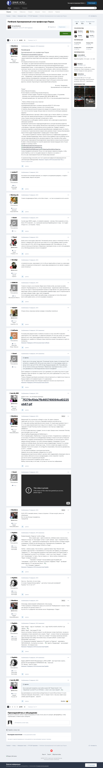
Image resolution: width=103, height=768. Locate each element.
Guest (15, 217)
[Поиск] (95, 8)
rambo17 (15, 172)
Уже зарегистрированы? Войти (76, 3)
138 (15, 296)
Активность (17, 8)
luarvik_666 (15, 393)
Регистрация (91, 3)
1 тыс (14, 250)
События (50, 12)
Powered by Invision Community (51, 759)
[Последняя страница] (24, 40)
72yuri (14, 237)
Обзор (9, 8)
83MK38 (14, 282)
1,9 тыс (15, 321)
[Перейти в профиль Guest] (14, 223)
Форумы (8, 12)
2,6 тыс (15, 59)
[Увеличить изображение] (32, 54)
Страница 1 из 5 (32, 40)
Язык (43, 754)
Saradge (14, 260)
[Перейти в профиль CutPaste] (14, 335)
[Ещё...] (68, 46)
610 (15, 185)
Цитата (27, 166)
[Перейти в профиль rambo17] (14, 177)
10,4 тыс (14, 208)
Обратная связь (56, 754)
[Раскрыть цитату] (23, 357)
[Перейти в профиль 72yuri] (14, 242)
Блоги (44, 12)
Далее (20, 40)
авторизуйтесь (58, 714)
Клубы (15, 12)
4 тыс (14, 231)
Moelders (14, 46)
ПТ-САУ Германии (27, 27)
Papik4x (14, 532)
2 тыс (14, 343)
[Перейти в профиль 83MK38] (14, 287)
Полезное (24, 8)
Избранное (22, 12)
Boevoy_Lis (14, 195)
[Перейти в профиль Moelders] (9, 27)
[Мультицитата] (22, 166)
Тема (48, 754)
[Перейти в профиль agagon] (14, 313)
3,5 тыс (15, 273)
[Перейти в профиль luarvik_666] (14, 398)
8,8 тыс (15, 406)
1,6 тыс (15, 546)
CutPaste (14, 330)
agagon (14, 307)
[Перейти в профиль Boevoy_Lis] (14, 200)
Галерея (30, 12)
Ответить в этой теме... (22, 722)
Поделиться (52, 27)
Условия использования (42, 766)
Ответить (65, 33)
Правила (57, 12)
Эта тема (89, 8)
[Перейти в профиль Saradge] (14, 265)
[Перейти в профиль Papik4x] (14, 538)
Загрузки (37, 12)
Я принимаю (91, 765)
